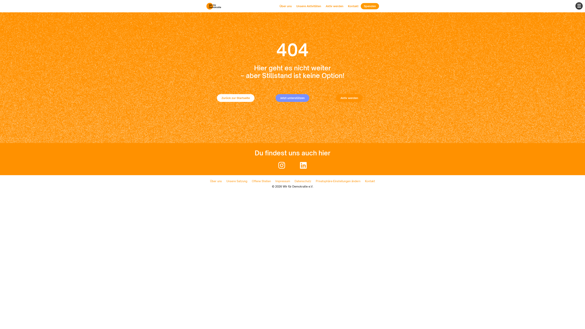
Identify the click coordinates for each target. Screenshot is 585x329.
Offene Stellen (261, 181)
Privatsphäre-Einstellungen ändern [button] (338, 181)
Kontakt (353, 6)
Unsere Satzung (236, 181)
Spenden (370, 6)
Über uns (286, 6)
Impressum (282, 181)
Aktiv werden (334, 6)
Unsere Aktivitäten (308, 6)
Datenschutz (303, 181)
